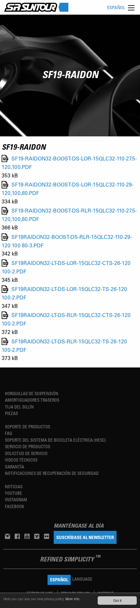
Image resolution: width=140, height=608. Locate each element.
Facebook (14, 506)
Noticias (13, 486)
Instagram (16, 499)
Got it (117, 600)
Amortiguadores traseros (32, 400)
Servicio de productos (27, 446)
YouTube (13, 493)
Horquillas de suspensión (31, 393)
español (116, 7)
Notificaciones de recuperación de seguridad (52, 473)
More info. (72, 598)
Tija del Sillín (19, 406)
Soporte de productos (27, 426)
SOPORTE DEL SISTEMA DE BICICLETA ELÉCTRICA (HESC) (55, 440)
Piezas (11, 413)
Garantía (14, 466)
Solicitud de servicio (26, 453)
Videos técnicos (21, 460)
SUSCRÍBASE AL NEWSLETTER (85, 537)
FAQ (8, 433)
